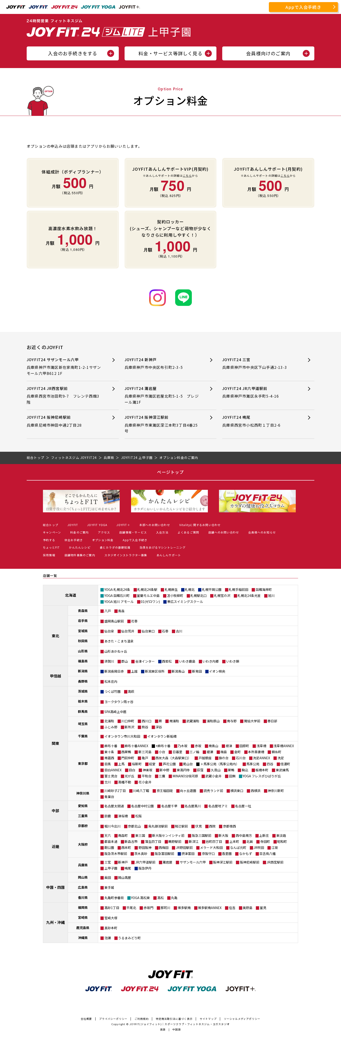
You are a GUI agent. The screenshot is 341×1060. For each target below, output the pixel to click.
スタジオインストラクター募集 (125, 555)
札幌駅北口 (198, 595)
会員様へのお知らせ (262, 532)
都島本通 (110, 841)
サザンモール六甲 (193, 862)
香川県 (83, 897)
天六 (107, 835)
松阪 (138, 816)
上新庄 (264, 835)
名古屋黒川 (193, 806)
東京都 (83, 763)
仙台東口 (148, 631)
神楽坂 (147, 770)
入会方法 (162, 532)
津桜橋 (123, 816)
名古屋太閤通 (114, 806)
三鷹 (162, 776)
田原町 (244, 745)
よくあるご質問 (188, 532)
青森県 (83, 610)
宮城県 (83, 630)
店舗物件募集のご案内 (79, 555)
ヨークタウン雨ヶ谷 (118, 701)
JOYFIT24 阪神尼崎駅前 (54, 421)
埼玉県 (83, 723)
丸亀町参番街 (114, 897)
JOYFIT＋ (123, 525)
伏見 (198, 826)
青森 (121, 611)
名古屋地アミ (218, 806)
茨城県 (83, 691)
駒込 (245, 770)
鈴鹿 (107, 816)
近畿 (55, 846)
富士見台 (110, 776)
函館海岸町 (264, 589)
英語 (163, 1029)
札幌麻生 (171, 589)
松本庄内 (110, 681)
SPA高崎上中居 (115, 711)
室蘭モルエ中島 (148, 595)
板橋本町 (261, 770)
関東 (55, 743)
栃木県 (83, 701)
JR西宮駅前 (275, 862)
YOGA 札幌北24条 (117, 589)
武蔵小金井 (213, 776)
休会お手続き (73, 540)
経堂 (152, 764)
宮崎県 (83, 917)
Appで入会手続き (303, 7)
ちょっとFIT (51, 547)
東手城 (109, 887)
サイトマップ (208, 1019)
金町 (237, 751)
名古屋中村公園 (142, 806)
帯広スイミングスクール (185, 601)
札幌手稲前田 (238, 589)
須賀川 (109, 661)
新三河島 (144, 751)
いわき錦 (232, 661)
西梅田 (163, 847)
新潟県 (83, 671)
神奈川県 (82, 793)
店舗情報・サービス (133, 532)
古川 (179, 631)
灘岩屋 (167, 862)
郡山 (124, 661)
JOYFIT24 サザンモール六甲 (64, 366)
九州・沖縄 (55, 922)
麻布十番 (110, 745)
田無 (232, 776)
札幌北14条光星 (249, 595)
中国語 (176, 1029)
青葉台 (109, 796)
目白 (132, 770)
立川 (107, 782)
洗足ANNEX (261, 758)
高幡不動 (124, 782)
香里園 (227, 853)
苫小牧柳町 (175, 595)
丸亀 (174, 897)
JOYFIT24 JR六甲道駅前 (250, 392)
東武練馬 (282, 770)
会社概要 (86, 1019)
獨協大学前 (252, 721)
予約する (49, 540)
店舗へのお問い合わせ (223, 532)
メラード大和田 (211, 847)
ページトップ (170, 472)
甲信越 (55, 676)
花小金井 (144, 782)
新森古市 (131, 841)
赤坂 (198, 745)
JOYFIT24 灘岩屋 (162, 395)
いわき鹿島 (187, 661)
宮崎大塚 (110, 918)
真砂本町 (110, 928)
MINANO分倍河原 (185, 776)
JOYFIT (73, 525)
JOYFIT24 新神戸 (154, 363)
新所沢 (129, 727)
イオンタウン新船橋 (162, 736)
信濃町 (285, 764)
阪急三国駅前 (201, 835)
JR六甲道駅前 (145, 862)
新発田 (197, 671)
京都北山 (134, 826)
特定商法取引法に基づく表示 (174, 1019)
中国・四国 (55, 887)
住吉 (232, 907)
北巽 (249, 841)
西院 (212, 826)
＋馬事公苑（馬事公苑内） (219, 764)
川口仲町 (127, 721)
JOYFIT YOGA (97, 525)
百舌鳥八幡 (267, 853)
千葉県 (83, 736)
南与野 (232, 721)
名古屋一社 (243, 806)
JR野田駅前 (184, 847)
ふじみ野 (110, 727)
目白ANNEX (113, 770)
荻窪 (200, 770)
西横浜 (256, 790)
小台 (162, 751)
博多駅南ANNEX (210, 907)
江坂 (274, 847)
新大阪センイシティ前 (168, 835)
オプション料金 (102, 540)
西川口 (146, 721)
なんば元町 (238, 847)
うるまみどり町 (129, 938)
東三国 (140, 835)
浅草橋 (261, 745)
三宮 (107, 862)
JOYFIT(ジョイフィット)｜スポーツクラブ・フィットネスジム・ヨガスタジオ (179, 1024)
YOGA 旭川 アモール (119, 601)
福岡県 (83, 907)
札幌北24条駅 (147, 589)
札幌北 (190, 589)
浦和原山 (213, 721)
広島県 (83, 887)
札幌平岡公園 (212, 589)
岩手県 (83, 620)
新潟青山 (178, 671)
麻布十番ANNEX (136, 745)
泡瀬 (107, 938)
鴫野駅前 (174, 841)
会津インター (145, 661)
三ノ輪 (194, 751)
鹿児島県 (82, 927)
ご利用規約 (142, 1019)
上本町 (234, 841)
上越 (134, 671)
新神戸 (123, 862)
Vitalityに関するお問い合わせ (200, 525)
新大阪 (223, 835)
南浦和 (174, 721)
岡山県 (83, 877)
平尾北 (131, 907)
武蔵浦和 (192, 721)
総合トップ (50, 525)
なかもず (245, 853)
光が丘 (129, 776)
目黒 (107, 764)
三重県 (83, 815)
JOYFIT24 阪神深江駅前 (161, 424)
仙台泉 (109, 631)
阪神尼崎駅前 (249, 862)
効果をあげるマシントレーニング (163, 547)
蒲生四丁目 (153, 841)
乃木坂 (182, 745)
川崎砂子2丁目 (115, 790)
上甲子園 (110, 868)
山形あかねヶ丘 (115, 651)
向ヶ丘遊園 (188, 790)
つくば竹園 (112, 691)
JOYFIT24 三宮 (254, 363)
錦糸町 (276, 751)
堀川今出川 (112, 826)
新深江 (194, 841)
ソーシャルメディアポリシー (242, 1019)
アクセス (104, 532)
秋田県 (83, 640)
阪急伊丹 (144, 868)
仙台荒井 (127, 631)
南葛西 (109, 758)
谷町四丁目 (214, 841)
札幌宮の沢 (222, 595)
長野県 (83, 681)
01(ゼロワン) (150, 601)
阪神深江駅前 (222, 862)
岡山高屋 (124, 877)
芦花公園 (169, 764)
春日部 (272, 721)
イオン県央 (217, 671)
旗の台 (223, 758)
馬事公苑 (252, 764)
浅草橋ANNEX (283, 745)
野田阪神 (144, 847)
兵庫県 (83, 865)
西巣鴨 (126, 751)
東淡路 (281, 835)
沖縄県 (83, 937)
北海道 (70, 595)
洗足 (280, 758)
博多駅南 (184, 907)
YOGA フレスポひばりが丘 (262, 776)
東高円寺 (183, 770)
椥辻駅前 (181, 826)
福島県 (83, 661)
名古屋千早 (169, 806)
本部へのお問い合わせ (154, 525)
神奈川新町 (276, 790)
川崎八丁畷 (141, 790)
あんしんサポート (169, 555)
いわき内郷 (211, 661)
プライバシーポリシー (113, 1019)
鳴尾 (128, 868)
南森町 (123, 835)
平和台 (146, 776)
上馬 (121, 764)
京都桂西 (229, 826)
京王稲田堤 (165, 790)
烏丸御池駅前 (158, 826)
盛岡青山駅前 (114, 621)
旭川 (271, 595)
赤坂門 (148, 907)
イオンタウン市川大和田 (122, 736)
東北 (55, 635)
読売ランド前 (213, 790)
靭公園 (109, 847)
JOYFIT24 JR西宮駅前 (63, 395)
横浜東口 (236, 790)
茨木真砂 (140, 853)
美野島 (247, 907)
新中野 (164, 770)
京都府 (83, 825)
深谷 (158, 727)
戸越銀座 (205, 758)
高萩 (131, 691)
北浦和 (109, 721)
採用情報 (49, 555)
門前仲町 (127, 758)
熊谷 (145, 727)
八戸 (107, 611)
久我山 (216, 770)
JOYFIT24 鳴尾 (251, 421)
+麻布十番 (163, 745)
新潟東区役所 (154, 671)
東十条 (109, 751)
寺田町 (265, 841)
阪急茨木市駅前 (115, 853)
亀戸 (145, 758)
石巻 (165, 631)
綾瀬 (210, 751)
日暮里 (177, 751)
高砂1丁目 (111, 907)
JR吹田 (259, 847)
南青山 (213, 745)
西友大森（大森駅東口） (173, 758)
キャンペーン (52, 532)
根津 (229, 745)
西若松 (167, 661)
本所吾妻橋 (256, 751)
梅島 (223, 751)
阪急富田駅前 (164, 853)
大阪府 (83, 844)
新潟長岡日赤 (114, 671)
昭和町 (282, 841)
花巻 (134, 621)
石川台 (241, 758)
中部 (55, 810)
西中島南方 (244, 835)
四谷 (270, 764)
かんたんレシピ (79, 547)
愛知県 (83, 805)
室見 (263, 907)
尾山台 (188, 764)
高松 (160, 897)
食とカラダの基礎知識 (115, 547)
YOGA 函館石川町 (117, 595)
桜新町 (137, 764)
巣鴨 (231, 770)
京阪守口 (208, 853)
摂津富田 (187, 853)
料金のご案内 (79, 532)
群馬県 (83, 711)
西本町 (126, 847)
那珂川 (165, 907)
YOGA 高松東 (140, 897)
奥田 (107, 877)
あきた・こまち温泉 (119, 641)
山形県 (83, 651)
